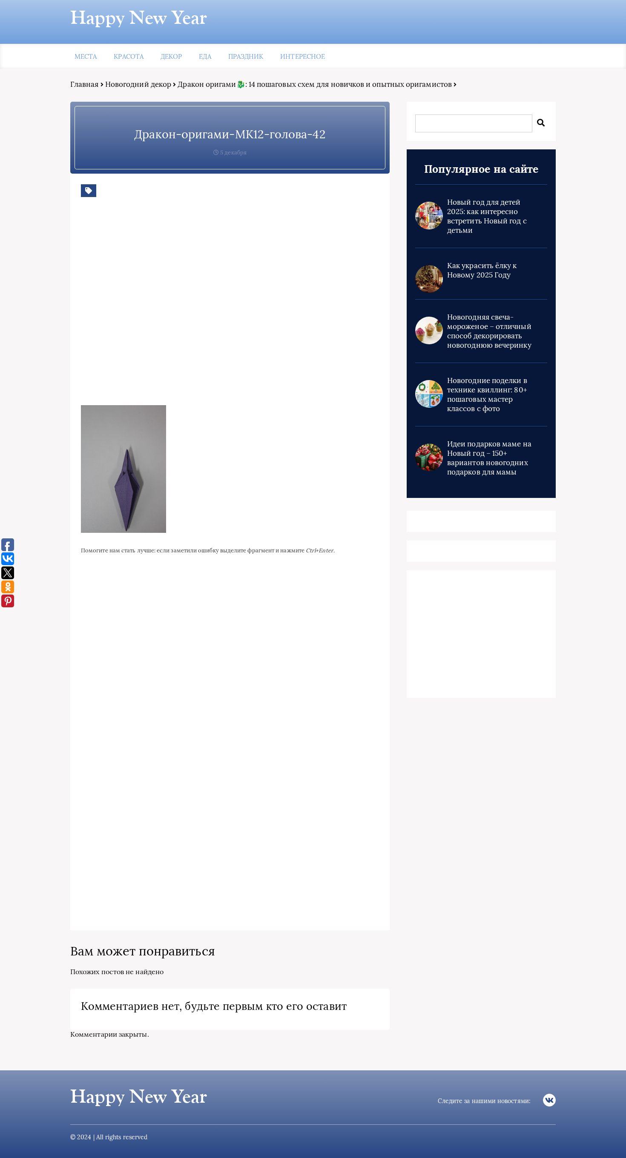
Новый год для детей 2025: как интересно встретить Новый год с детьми (487, 216)
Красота (129, 56)
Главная (84, 84)
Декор (171, 56)
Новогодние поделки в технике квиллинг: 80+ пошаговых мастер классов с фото (487, 394)
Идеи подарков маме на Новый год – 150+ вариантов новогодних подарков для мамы (489, 458)
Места (86, 56)
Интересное (302, 56)
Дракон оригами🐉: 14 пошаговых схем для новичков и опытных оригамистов (315, 84)
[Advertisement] (204, 308)
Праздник (246, 56)
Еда (205, 56)
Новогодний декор (138, 84)
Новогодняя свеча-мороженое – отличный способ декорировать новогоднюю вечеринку (489, 331)
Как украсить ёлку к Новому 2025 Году (482, 270)
